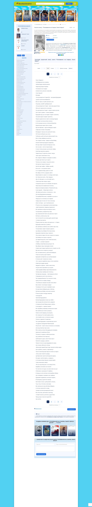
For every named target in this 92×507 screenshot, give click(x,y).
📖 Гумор (18, 126)
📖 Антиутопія (19, 125)
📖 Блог (18, 134)
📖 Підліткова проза (20, 67)
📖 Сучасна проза (20, 111)
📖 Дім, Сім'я (19, 107)
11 (58, 74)
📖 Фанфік (18, 116)
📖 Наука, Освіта (20, 118)
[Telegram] (63, 55)
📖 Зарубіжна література (21, 94)
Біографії (19, 55)
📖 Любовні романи (20, 69)
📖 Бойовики (19, 123)
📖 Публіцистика (20, 122)
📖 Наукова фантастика (21, 82)
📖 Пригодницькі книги (21, 90)
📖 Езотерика (19, 105)
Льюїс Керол (60, 31)
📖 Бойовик (19, 115)
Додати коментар (41, 454)
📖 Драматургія (19, 129)
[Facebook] (58, 55)
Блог (23, 55)
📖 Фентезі (19, 85)
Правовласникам (38, 408)
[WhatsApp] (61, 55)
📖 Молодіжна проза (20, 65)
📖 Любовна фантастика (21, 71)
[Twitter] (60, 55)
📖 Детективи (19, 96)
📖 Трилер (18, 97)
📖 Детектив (19, 100)
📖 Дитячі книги (19, 61)
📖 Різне (18, 130)
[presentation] (72, 8)
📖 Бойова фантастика (21, 89)
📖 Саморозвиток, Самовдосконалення (24, 101)
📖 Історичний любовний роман (22, 93)
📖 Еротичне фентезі (20, 79)
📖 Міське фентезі (20, 86)
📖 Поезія (18, 119)
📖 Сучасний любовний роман (22, 68)
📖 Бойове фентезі (20, 87)
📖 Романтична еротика (21, 76)
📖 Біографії (19, 133)
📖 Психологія (19, 104)
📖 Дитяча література (20, 60)
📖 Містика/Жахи (20, 112)
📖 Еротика (19, 75)
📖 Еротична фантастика (21, 78)
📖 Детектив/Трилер (20, 98)
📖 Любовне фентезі (20, 72)
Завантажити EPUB (50, 39)
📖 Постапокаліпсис (20, 83)
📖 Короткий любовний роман (22, 64)
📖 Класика (19, 108)
